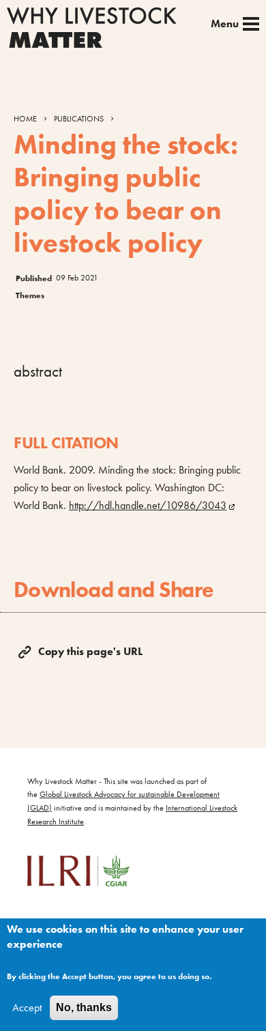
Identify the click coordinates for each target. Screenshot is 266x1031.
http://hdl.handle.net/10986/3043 (147, 505)
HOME (25, 119)
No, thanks (84, 1007)
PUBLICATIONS (79, 119)
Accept (27, 1007)
